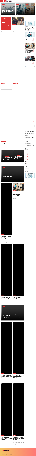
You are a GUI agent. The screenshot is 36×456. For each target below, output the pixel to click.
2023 (26, 161)
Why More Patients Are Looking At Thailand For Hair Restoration (13, 314)
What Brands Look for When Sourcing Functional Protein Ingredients (18, 376)
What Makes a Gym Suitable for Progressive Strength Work (29, 63)
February (28, 158)
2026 (26, 153)
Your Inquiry (32, 454)
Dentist (23, 1)
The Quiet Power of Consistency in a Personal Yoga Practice (29, 148)
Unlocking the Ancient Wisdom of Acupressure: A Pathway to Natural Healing (6, 144)
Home (15, 1)
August (27, 154)
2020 (26, 163)
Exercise (27, 1)
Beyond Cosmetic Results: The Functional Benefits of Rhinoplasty (7, 11)
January (27, 159)
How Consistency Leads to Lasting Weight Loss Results (18, 26)
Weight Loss (4, 18)
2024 (26, 160)
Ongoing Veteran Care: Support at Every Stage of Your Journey (6, 298)
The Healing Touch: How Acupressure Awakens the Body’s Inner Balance (18, 86)
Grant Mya (4, 14)
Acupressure (19, 1)
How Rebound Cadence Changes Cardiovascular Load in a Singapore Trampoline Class (30, 11)
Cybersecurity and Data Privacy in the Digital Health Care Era (18, 438)
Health (4, 167)
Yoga (26, 119)
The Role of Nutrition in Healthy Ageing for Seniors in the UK (6, 438)
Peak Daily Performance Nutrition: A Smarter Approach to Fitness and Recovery (18, 158)
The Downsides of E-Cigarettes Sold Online (17, 298)
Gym (26, 61)
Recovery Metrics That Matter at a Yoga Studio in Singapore (29, 121)
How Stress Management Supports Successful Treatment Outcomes (7, 158)
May (27, 156)
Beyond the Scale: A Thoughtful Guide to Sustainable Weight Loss (6, 86)
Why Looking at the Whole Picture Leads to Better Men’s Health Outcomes (20, 12)
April (27, 157)
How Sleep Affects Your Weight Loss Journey (5, 21)
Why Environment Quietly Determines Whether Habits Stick (6, 376)
